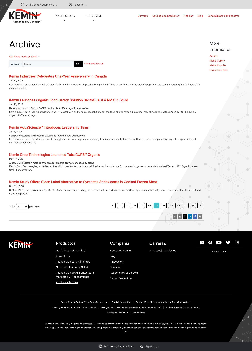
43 (149, 205)
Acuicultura (63, 256)
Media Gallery (217, 60)
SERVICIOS (94, 16)
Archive (214, 56)
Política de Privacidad (117, 312)
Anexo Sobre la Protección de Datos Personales (84, 302)
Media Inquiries (218, 65)
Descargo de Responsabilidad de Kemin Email (74, 307)
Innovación (116, 261)
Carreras (143, 16)
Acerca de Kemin (120, 250)
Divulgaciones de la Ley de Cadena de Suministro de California (131, 307)
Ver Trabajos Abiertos (162, 250)
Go (78, 64)
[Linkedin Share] (190, 216)
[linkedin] (202, 242)
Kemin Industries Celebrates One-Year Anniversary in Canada (58, 76)
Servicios (115, 267)
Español (79, 4)
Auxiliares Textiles (67, 282)
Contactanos (219, 251)
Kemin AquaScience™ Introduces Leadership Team (49, 127)
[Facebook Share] (195, 216)
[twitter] (228, 242)
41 (134, 205)
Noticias (188, 16)
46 (171, 205)
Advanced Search (94, 63)
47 (178, 205)
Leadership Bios (218, 70)
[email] (180, 216)
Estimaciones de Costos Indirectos (183, 307)
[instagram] (237, 242)
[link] (25, 15)
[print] (200, 216)
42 (142, 205)
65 (193, 205)
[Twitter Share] (185, 216)
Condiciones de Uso (121, 302)
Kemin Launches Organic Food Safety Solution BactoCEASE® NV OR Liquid (68, 100)
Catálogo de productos (165, 16)
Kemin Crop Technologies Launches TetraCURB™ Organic (54, 155)
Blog (200, 16)
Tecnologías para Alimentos (73, 261)
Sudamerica (47, 4)
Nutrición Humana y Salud (72, 267)
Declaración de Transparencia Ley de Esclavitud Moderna (163, 302)
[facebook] (210, 242)
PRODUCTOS (65, 16)
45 (164, 205)
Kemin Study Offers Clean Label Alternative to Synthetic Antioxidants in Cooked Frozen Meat (83, 182)
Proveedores (139, 312)
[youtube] (218, 242)
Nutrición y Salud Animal (71, 250)
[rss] (175, 216)
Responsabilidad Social (124, 272)
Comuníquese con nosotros (223, 16)
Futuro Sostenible (121, 278)
